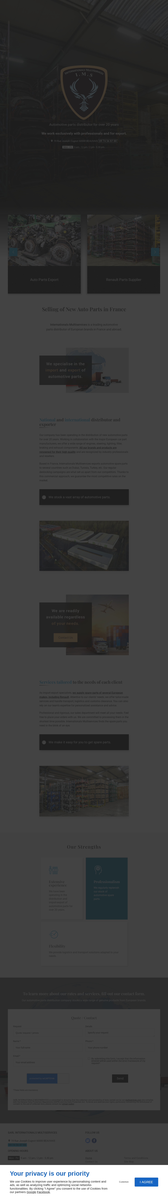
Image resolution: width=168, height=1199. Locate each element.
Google (31, 1192)
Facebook (43, 1192)
